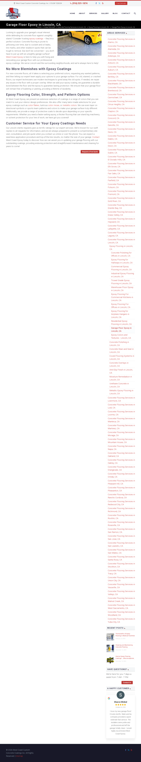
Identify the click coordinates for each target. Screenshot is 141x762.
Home (72, 13)
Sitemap (19, 756)
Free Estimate (121, 3)
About (82, 13)
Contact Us (127, 682)
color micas (53, 105)
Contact (126, 13)
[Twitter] (99, 3)
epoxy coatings (36, 38)
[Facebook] (96, 3)
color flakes (33, 105)
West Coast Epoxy (14, 57)
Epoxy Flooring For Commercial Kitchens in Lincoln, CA (122, 297)
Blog (115, 13)
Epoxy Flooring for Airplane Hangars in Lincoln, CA (120, 314)
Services (93, 13)
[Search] (135, 13)
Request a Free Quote (90, 152)
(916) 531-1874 (79, 3)
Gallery (105, 13)
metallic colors (70, 105)
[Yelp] (102, 3)
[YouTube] (106, 3)
